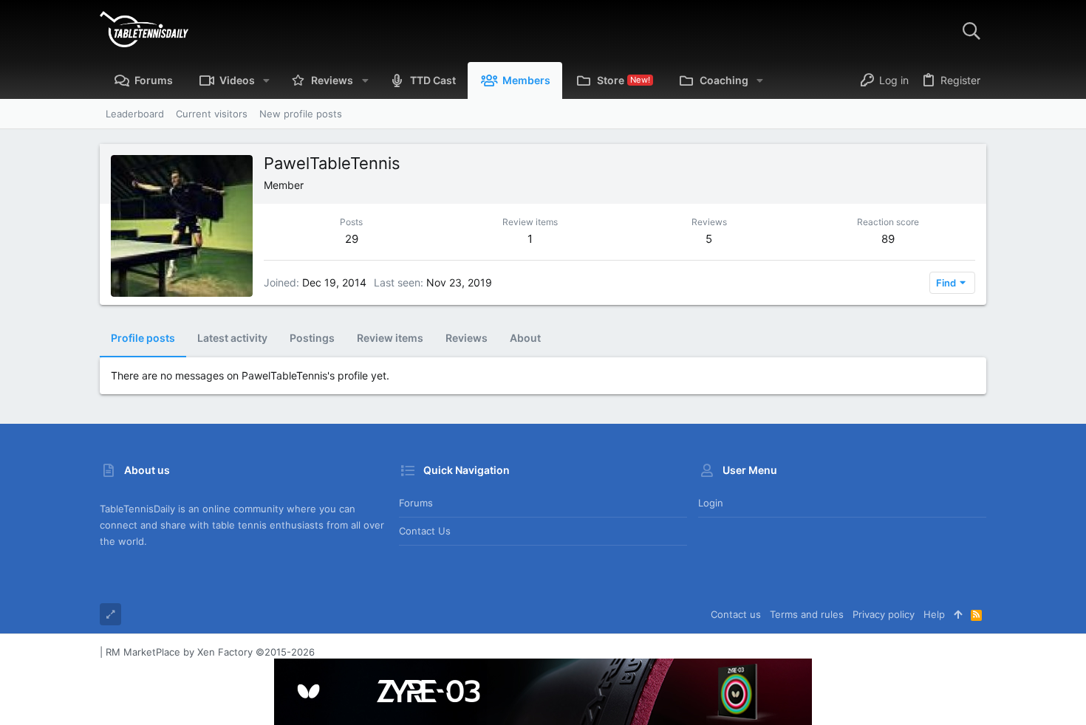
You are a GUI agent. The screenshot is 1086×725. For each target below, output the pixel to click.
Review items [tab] (390, 337)
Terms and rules (807, 614)
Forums (416, 503)
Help (934, 614)
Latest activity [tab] (232, 337)
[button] (266, 80)
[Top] (957, 614)
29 (351, 239)
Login (710, 503)
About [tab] (525, 337)
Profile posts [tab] (143, 337)
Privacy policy (884, 614)
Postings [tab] (312, 337)
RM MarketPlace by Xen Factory (210, 652)
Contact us (425, 531)
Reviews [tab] (466, 337)
